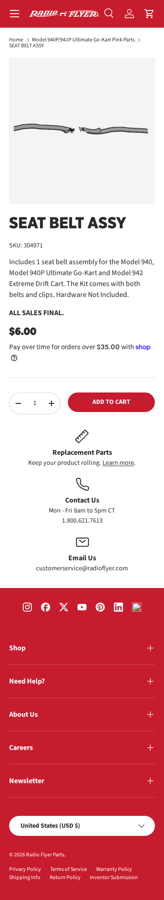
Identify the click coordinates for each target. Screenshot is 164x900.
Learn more (118, 463)
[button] (149, 14)
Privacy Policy (25, 869)
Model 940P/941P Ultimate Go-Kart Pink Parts (83, 40)
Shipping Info (25, 877)
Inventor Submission (114, 877)
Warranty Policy (114, 869)
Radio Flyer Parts (45, 855)
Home (16, 40)
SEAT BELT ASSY (26, 46)
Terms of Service (68, 869)
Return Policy (65, 877)
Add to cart (111, 402)
